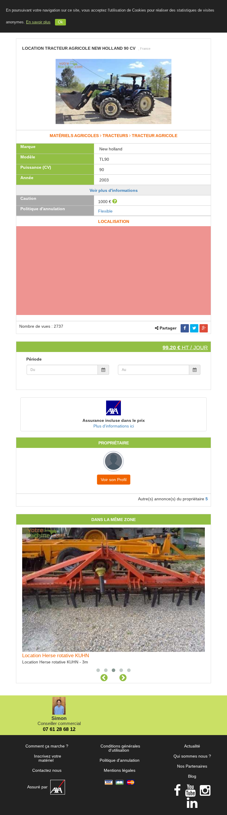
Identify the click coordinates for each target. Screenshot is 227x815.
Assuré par (38, 787)
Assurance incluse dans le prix (113, 420)
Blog (192, 776)
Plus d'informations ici (113, 426)
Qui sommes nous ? (192, 756)
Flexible (105, 211)
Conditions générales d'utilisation (120, 748)
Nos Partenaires (192, 766)
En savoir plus (38, 22)
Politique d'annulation (120, 760)
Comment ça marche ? (46, 746)
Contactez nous (46, 770)
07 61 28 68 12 (59, 729)
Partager (168, 328)
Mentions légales (119, 770)
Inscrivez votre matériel (47, 758)
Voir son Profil (114, 479)
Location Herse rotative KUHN (55, 655)
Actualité (192, 746)
